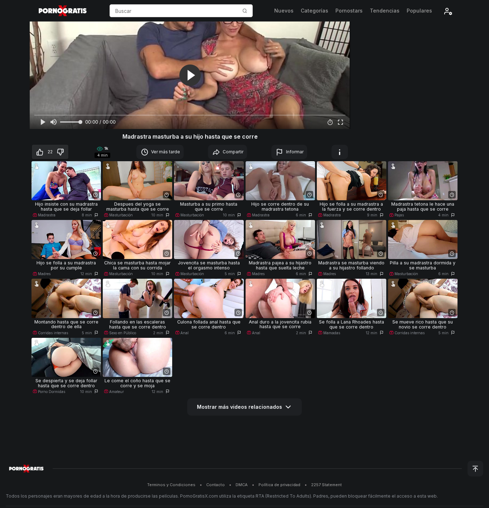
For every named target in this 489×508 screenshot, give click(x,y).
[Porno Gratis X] (62, 11)
